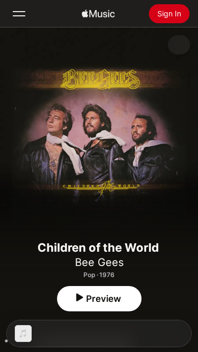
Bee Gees (99, 262)
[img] (98, 13)
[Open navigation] (19, 13)
